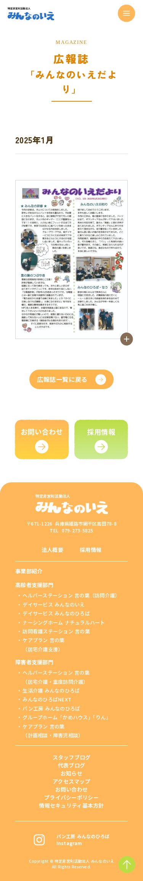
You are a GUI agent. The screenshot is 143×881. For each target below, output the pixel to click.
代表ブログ (71, 765)
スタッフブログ (72, 757)
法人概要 (52, 549)
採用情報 (90, 549)
